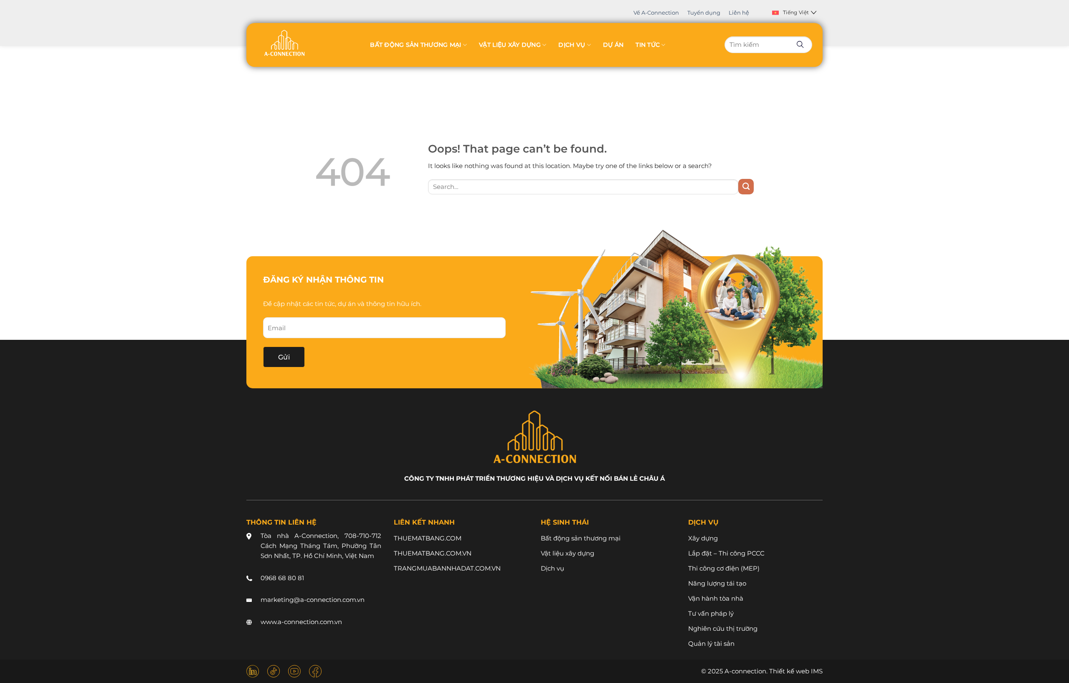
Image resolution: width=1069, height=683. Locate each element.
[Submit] (746, 186)
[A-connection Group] (284, 42)
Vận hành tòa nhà (715, 598)
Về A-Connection (656, 12)
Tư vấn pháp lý (711, 613)
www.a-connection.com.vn (301, 622)
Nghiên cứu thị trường (722, 628)
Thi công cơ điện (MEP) (724, 568)
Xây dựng (703, 538)
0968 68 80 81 (282, 578)
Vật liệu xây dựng (510, 44)
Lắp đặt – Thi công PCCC (726, 553)
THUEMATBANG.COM (427, 538)
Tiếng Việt (796, 12)
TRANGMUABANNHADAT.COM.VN (447, 568)
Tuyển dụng (703, 12)
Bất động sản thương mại (415, 44)
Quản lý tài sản (711, 643)
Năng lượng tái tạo (717, 583)
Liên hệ (739, 12)
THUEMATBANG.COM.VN (432, 553)
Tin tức (648, 44)
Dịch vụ (571, 44)
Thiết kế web (789, 671)
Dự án (613, 44)
